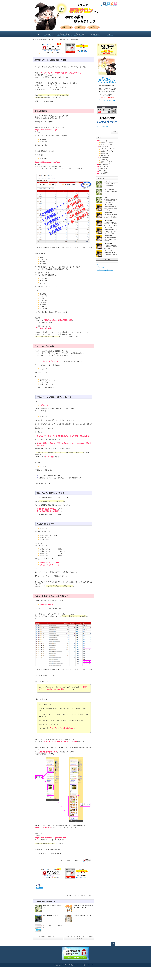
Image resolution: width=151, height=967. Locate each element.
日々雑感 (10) (102, 173)
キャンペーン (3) (103, 166)
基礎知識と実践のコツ (64, 34)
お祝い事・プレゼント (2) (107, 161)
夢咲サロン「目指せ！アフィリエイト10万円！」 (75, 965)
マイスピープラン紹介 (102, 126)
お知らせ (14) (102, 170)
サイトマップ (104, 5)
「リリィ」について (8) (107, 144)
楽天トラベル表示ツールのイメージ (83, 915)
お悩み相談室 (95, 34)
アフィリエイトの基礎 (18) (107, 148)
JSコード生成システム (74, 895)
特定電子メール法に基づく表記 (105, 270)
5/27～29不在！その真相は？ (50, 915)
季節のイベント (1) (105, 163)
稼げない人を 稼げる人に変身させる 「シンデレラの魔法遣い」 (107, 80)
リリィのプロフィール (107, 100)
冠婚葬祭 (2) (104, 159)
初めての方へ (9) (103, 141)
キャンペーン (110, 34)
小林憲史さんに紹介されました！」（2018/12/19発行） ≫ (79, 937)
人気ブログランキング (87, 861)
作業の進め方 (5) (105, 155)
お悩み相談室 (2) (103, 164)
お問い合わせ (113, 5)
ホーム (37, 34)
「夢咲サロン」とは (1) (107, 142)
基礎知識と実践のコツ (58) (106, 146)
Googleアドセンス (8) (106, 150)
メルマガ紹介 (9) (103, 172)
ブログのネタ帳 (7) (104, 157)
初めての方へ (49, 34)
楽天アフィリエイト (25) (107, 152)
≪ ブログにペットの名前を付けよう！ (48, 936)
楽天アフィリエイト (53, 39)
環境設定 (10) (104, 153)
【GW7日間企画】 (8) (104, 168)
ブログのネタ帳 (79, 34)
